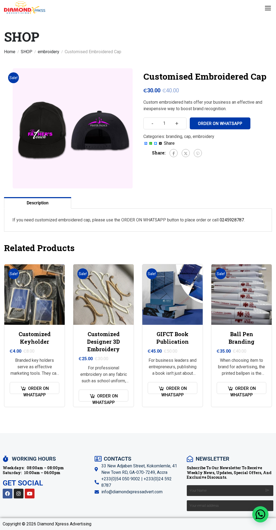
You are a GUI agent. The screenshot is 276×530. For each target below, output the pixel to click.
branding (174, 136)
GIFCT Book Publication (172, 337)
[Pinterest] (198, 153)
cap (187, 136)
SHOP (26, 51)
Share (169, 143)
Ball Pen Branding (241, 337)
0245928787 (232, 219)
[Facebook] (174, 153)
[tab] (37, 202)
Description (38, 202)
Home (9, 51)
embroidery (48, 51)
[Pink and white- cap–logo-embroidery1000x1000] (73, 128)
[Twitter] (186, 153)
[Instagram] (18, 493)
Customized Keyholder (35, 337)
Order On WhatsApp (220, 123)
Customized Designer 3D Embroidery (103, 341)
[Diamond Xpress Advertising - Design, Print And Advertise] (24, 7)
